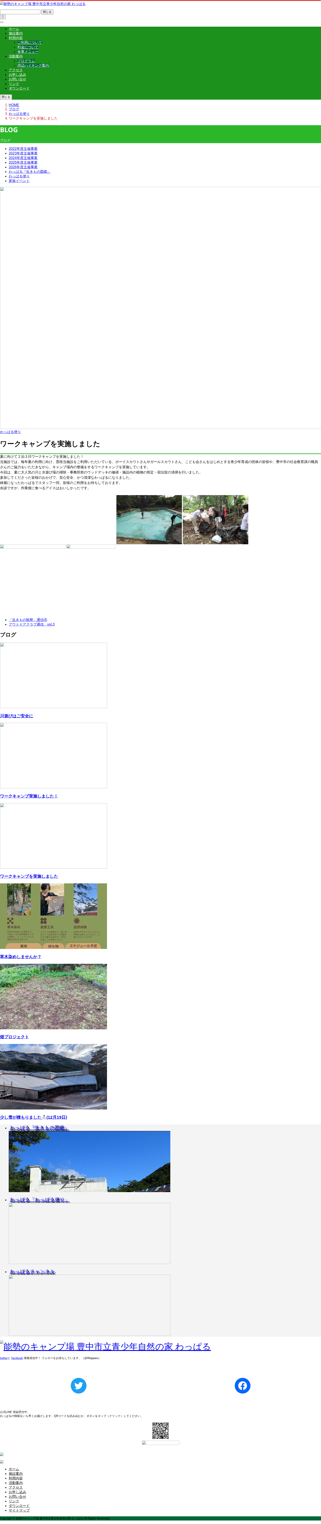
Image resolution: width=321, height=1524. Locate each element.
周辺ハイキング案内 (33, 65)
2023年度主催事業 (23, 153)
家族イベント (19, 181)
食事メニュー (27, 52)
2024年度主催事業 (23, 158)
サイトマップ (19, 1510)
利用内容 (16, 38)
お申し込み (17, 74)
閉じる (47, 12)
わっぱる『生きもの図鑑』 (30, 171)
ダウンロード (19, 88)
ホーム (14, 29)
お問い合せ (17, 79)
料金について (27, 47)
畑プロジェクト (14, 1037)
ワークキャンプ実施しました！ (29, 796)
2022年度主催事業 (23, 149)
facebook (17, 1358)
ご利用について (29, 42)
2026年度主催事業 (23, 167)
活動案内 (16, 56)
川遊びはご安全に (16, 716)
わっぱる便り (19, 176)
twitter (4, 1358)
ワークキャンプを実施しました (29, 876)
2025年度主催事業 (23, 162)
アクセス (16, 70)
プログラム (26, 61)
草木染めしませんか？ (20, 956)
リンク (14, 84)
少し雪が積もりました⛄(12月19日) (33, 1117)
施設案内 (16, 33)
